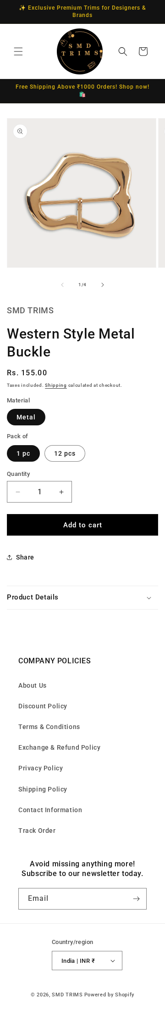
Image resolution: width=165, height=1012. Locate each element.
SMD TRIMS (67, 995)
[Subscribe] (136, 899)
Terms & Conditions (49, 726)
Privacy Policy (40, 768)
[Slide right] (103, 285)
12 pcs (65, 453)
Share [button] (25, 557)
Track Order (37, 830)
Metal (26, 417)
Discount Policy (42, 706)
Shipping (56, 385)
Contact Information (50, 810)
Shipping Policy (42, 789)
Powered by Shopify (109, 995)
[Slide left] (62, 285)
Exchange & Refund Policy (59, 747)
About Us (32, 685)
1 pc (23, 453)
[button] (18, 51)
